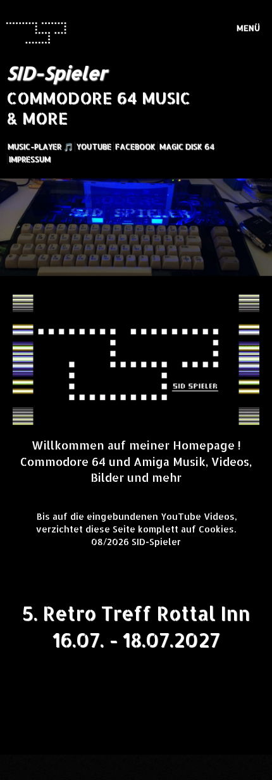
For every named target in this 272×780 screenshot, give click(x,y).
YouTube (94, 146)
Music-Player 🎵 (40, 146)
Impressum (30, 159)
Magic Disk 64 (186, 146)
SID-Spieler (56, 72)
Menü (248, 28)
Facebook (135, 146)
